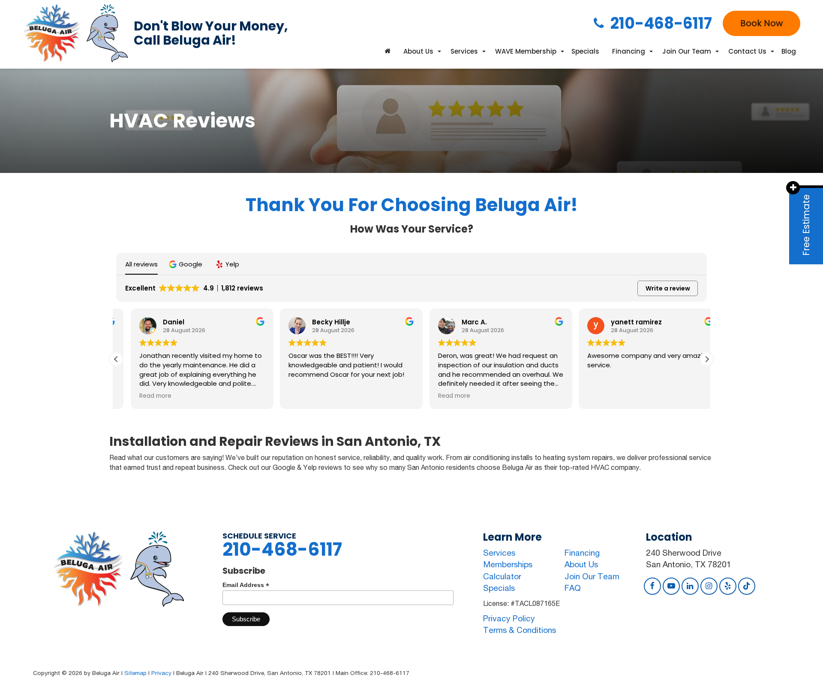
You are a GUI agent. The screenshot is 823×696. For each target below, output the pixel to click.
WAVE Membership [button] (525, 51)
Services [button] (464, 51)
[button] (186, 264)
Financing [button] (628, 51)
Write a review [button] (668, 288)
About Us (581, 564)
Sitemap (135, 672)
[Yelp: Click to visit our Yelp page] (727, 586)
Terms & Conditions (519, 630)
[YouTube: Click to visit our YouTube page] (671, 586)
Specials (585, 51)
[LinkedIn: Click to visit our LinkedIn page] (690, 586)
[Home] (387, 51)
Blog (788, 51)
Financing (582, 552)
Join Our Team (592, 576)
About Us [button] (418, 51)
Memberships (507, 564)
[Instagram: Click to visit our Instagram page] (709, 586)
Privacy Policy (509, 618)
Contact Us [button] (747, 51)
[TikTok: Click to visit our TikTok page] (746, 586)
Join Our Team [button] (686, 51)
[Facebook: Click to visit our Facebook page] (652, 586)
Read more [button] (141, 396)
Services (499, 552)
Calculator (502, 576)
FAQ (573, 588)
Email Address (245, 585)
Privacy (161, 672)
